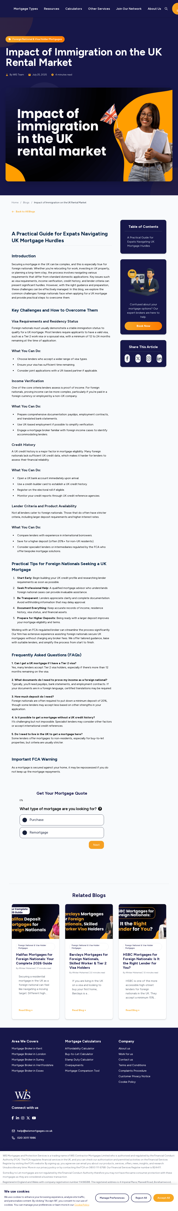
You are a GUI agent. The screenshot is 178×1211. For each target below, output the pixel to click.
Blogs (26, 202)
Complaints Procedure (133, 1070)
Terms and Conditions (132, 1065)
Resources (51, 8)
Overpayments (74, 1065)
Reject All (141, 1197)
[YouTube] (34, 1118)
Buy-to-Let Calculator (79, 1054)
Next (96, 844)
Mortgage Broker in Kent (27, 1048)
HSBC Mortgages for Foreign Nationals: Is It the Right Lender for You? (141, 961)
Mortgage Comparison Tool (82, 1070)
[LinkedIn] (17, 1118)
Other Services (99, 8)
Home (15, 202)
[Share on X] (138, 358)
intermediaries (63, 547)
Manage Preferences (112, 1197)
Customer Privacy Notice (134, 1076)
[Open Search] (166, 9)
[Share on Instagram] (148, 358)
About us (124, 1048)
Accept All (163, 1197)
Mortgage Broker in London (29, 1054)
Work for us (126, 1054)
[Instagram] (22, 1118)
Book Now (143, 326)
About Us (154, 8)
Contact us (126, 1059)
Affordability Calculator (79, 1048)
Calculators (73, 8)
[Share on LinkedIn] (159, 358)
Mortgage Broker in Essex (28, 1070)
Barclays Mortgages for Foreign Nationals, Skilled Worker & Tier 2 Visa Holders (88, 961)
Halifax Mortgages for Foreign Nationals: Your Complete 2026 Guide (35, 958)
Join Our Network (128, 8)
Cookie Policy (81, 1204)
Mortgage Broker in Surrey (28, 1059)
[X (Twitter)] (28, 1118)
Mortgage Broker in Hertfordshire (32, 1065)
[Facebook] (13, 1118)
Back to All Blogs (25, 211)
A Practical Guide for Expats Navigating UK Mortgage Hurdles (140, 241)
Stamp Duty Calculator (79, 1059)
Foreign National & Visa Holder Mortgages (32, 946)
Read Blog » (26, 1010)
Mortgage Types (26, 8)
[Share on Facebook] (127, 358)
